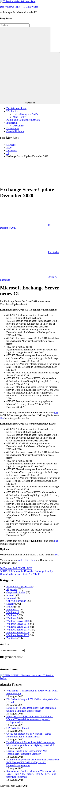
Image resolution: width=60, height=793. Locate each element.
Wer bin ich (12, 111)
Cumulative (18, 571)
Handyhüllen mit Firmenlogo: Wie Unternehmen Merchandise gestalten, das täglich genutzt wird (30, 744)
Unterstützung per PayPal (25, 114)
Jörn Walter (53, 252)
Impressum (11, 122)
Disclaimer (18, 125)
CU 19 (24, 568)
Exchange (39, 571)
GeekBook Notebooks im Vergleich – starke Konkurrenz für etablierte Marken (28, 735)
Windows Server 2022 (17, 632)
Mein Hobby (19, 117)
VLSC (36, 574)
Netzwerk (11, 598)
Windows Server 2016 (17, 626)
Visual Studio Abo (24, 574)
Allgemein (11, 589)
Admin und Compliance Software (23, 119)
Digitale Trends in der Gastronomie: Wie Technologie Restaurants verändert (26, 752)
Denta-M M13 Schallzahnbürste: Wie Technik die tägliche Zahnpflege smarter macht (31, 709)
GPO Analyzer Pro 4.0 (17, 728)
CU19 (4, 571)
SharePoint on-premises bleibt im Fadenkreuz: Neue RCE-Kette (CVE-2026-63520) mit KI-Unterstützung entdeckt (32, 762)
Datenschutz (12, 128)
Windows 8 (12, 618)
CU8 (10, 571)
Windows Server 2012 (17, 623)
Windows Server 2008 (17, 621)
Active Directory (26, 560)
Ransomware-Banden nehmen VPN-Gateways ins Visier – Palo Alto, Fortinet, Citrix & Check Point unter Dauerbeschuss (31, 774)
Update (11, 574)
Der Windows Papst (16, 108)
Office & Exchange (16, 600)
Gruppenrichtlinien (15, 592)
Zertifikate (11, 638)
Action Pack (11, 568)
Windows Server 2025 (17, 635)
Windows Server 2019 (17, 629)
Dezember (29, 571)
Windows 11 (12, 612)
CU (19, 568)
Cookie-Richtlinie (15, 131)
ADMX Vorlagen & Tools (19, 586)
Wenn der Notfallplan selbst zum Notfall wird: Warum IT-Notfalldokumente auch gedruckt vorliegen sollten (29, 719)
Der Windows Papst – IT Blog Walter (19, 6)
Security (10, 603)
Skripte (10, 606)
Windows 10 (12, 609)
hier (56, 412)
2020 (2, 568)
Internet (10, 595)
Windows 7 (12, 615)
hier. (56, 554)
